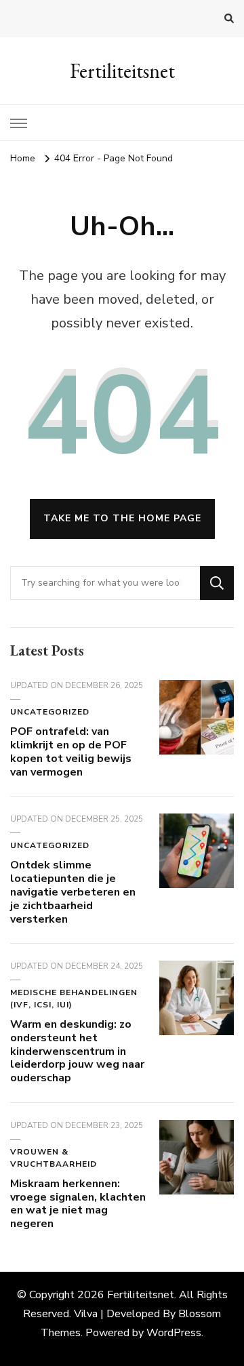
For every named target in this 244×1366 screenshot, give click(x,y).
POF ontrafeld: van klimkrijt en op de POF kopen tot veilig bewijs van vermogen (70, 751)
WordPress (173, 1332)
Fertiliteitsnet (122, 71)
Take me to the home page (122, 518)
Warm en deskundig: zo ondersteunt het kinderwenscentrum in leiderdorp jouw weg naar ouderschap (77, 1051)
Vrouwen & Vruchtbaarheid (53, 1157)
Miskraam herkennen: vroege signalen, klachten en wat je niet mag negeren (78, 1203)
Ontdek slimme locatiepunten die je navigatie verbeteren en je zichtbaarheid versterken (73, 892)
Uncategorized (49, 711)
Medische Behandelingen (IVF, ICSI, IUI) (74, 998)
